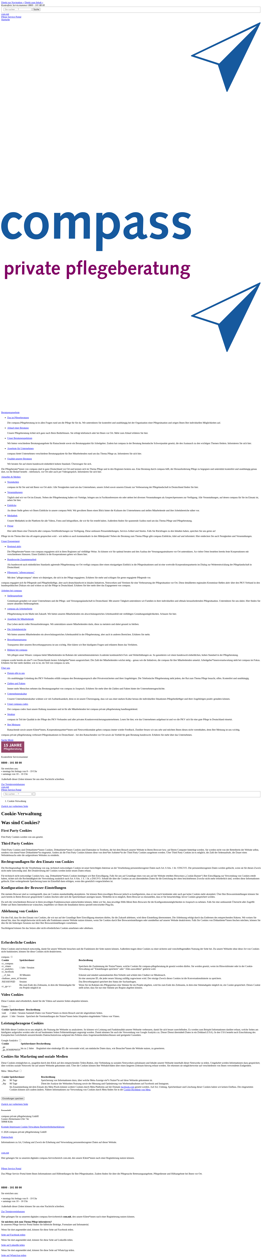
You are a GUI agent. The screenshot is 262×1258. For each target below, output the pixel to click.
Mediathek (12, 515)
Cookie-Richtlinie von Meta (137, 1089)
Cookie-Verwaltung (30, 1127)
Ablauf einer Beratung (18, 428)
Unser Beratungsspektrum (19, 438)
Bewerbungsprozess (17, 639)
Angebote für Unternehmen (20, 448)
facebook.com (127, 1087)
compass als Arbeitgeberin (19, 608)
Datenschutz (7, 1137)
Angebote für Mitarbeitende (20, 619)
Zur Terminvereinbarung (13, 784)
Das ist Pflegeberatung (18, 417)
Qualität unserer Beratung (19, 458)
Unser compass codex (17, 704)
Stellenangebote (14, 595)
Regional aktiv (14, 546)
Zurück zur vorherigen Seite (14, 806)
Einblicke (11, 505)
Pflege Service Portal (11, 17)
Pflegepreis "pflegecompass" (21, 572)
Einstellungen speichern (12, 1098)
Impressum (15, 1127)
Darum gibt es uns (16, 673)
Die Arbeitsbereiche (16, 629)
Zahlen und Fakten (16, 683)
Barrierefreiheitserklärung (52, 1127)
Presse (10, 526)
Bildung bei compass (17, 650)
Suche (36, 9)
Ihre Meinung (13, 724)
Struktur (11, 714)
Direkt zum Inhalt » (34, 2)
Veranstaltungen (15, 492)
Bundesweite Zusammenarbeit (21, 559)
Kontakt (5, 1127)
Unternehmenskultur (17, 693)
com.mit (5, 14)
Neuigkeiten (13, 482)
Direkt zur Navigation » (12, 2)
